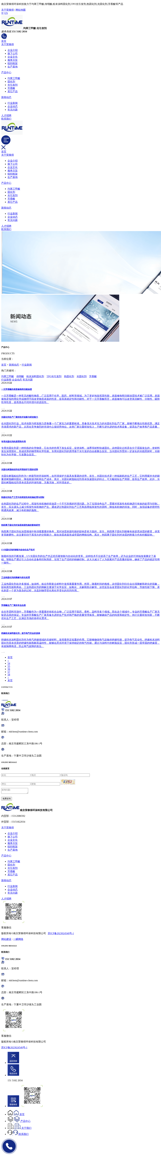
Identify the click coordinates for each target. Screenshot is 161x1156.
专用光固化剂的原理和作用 (13, 441)
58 (9, 674)
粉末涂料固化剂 (35, 376)
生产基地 (13, 66)
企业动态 (13, 106)
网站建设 (6, 939)
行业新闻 (13, 103)
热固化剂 (69, 376)
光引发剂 (13, 85)
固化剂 (11, 81)
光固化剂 (82, 376)
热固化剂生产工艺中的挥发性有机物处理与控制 (22, 497)
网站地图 (21, 9)
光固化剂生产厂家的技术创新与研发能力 (19, 417)
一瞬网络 (18, 939)
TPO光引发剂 (54, 376)
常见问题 (13, 109)
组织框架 (13, 63)
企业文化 (13, 56)
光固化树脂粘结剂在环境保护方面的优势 (19, 469)
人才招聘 (6, 115)
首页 (3, 41)
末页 (10, 680)
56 (9, 669)
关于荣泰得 (7, 9)
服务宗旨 (13, 60)
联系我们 (6, 118)
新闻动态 (6, 97)
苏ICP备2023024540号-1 (61, 933)
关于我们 (26, 1128)
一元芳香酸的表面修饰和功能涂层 (16, 389)
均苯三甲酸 (14, 78)
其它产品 (13, 91)
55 (9, 666)
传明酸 (20, 376)
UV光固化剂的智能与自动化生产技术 (18, 549)
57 (9, 671)
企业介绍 (13, 50)
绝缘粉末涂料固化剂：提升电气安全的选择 (20, 633)
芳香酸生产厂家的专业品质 (13, 605)
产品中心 (6, 72)
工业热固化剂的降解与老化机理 (15, 577)
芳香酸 (11, 88)
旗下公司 (13, 53)
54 (9, 663)
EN (6, 13)
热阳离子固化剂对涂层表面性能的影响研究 (20, 525)
